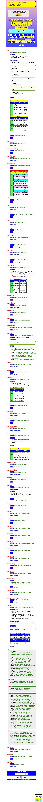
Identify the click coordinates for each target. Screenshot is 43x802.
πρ (31, 42)
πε (17, 42)
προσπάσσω (24, 342)
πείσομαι (22, 637)
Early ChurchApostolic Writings (11, 5)
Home (9, 2)
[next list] (40, 797)
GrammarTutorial (19, 5)
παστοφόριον (17, 423)
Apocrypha (24, 2)
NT (12, 2)
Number (18, 28)
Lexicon (19, 2)
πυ (20, 44)
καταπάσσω (13, 342)
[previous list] (37, 797)
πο (29, 42)
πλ (24, 42)
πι (21, 42)
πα (11, 35)
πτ (34, 42)
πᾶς (15, 138)
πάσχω (16, 515)
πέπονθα (15, 643)
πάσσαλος (17, 247)
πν (26, 42)
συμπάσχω (22, 629)
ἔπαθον (28, 637)
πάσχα (16, 508)
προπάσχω (16, 629)
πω (23, 44)
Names (24, 28)
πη (19, 42)
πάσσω (16, 160)
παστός (16, 374)
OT (15, 2)
